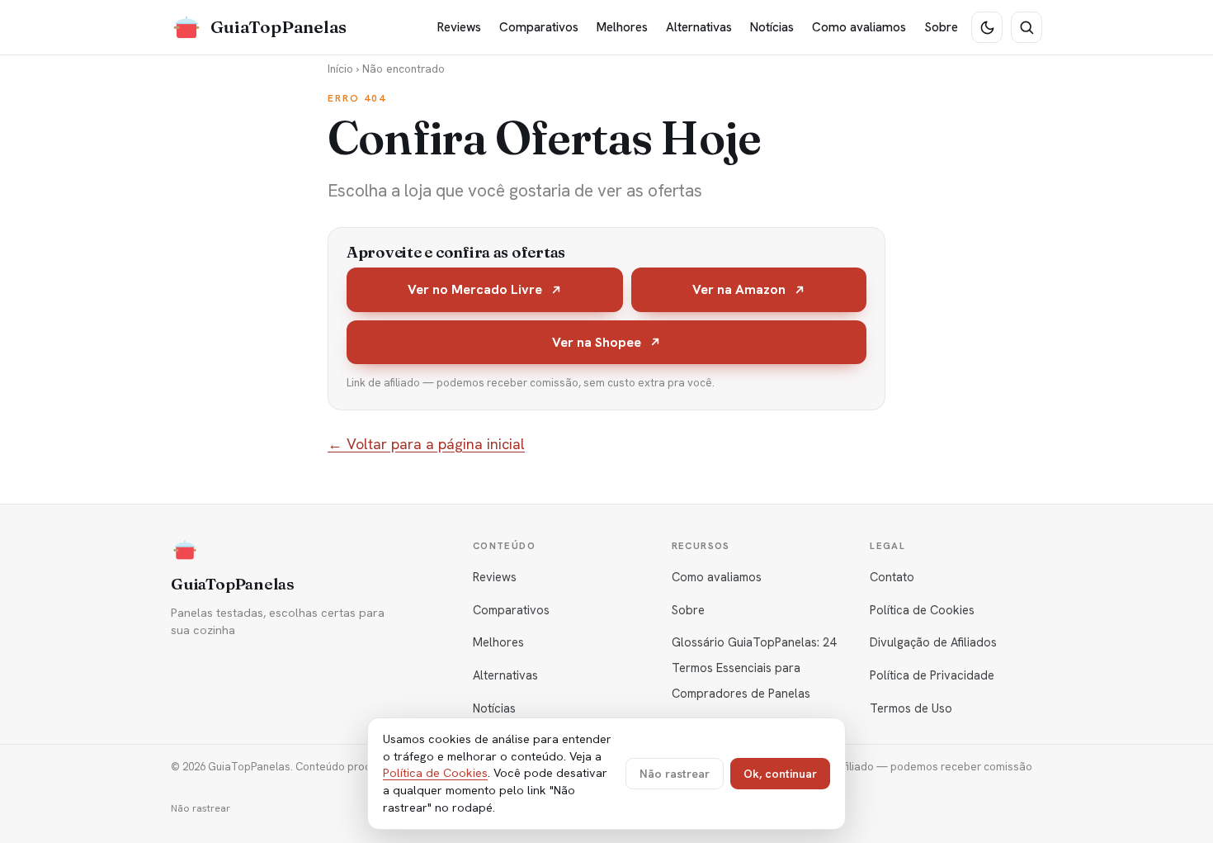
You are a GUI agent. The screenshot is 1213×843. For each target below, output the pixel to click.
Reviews (459, 27)
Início (340, 68)
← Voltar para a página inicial (426, 443)
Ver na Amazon (739, 289)
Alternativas (699, 27)
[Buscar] (1026, 27)
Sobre (941, 27)
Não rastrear (200, 808)
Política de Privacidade (932, 675)
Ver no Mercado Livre (475, 289)
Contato (892, 577)
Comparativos (538, 27)
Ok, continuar (780, 773)
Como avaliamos (859, 27)
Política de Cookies (922, 610)
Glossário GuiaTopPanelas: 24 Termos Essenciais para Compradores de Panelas (754, 667)
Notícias (772, 27)
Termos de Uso (911, 708)
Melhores (622, 27)
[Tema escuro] (987, 27)
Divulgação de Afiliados (933, 642)
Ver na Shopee (596, 342)
